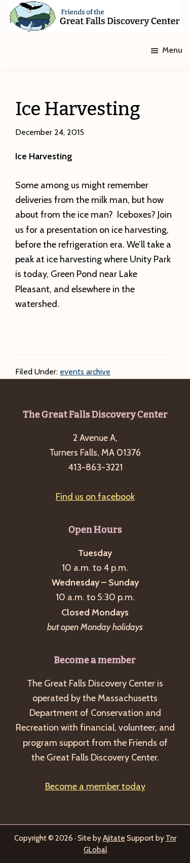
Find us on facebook (95, 496)
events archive (85, 371)
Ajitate (114, 838)
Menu (172, 50)
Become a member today (95, 786)
